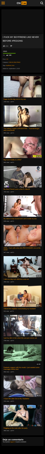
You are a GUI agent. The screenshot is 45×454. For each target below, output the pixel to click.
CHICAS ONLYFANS (14, 62)
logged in (12, 442)
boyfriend (8, 65)
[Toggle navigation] (3, 3)
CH (7, 59)
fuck (13, 65)
